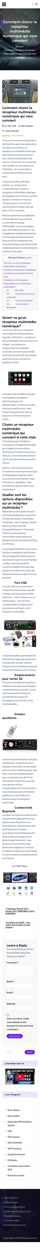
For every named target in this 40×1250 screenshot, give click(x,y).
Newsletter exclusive (15, 1225)
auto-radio (14, 1110)
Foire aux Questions (15, 1206)
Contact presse (12, 1216)
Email (10, 992)
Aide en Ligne (11, 1202)
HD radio (12, 1160)
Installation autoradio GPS (19, 1168)
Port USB (15, 290)
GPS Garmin (14, 1137)
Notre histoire (12, 1197)
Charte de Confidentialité (18, 1211)
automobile (14, 1115)
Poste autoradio (12, 131)
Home (19, 46)
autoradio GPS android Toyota (19, 1123)
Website (11, 1003)
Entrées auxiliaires (20, 300)
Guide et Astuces (16, 1154)
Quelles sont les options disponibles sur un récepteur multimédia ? (17, 283)
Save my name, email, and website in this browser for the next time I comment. (20, 1024)
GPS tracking (14, 1148)
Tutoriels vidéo (12, 1220)
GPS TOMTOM (15, 1142)
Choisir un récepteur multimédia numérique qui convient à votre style (19, 273)
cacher (28, 257)
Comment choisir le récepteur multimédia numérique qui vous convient (20, 54)
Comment (13, 962)
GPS (10, 1131)
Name (10, 981)
